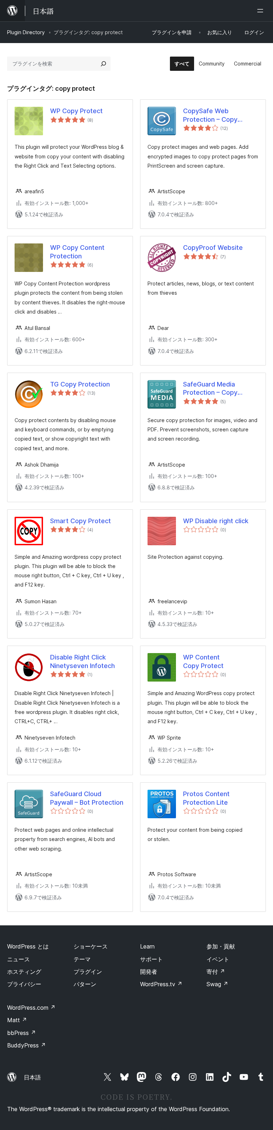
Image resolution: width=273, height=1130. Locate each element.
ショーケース (91, 946)
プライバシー (24, 984)
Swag (217, 984)
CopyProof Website (213, 247)
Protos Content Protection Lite (206, 798)
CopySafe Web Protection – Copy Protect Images (210, 115)
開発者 (148, 971)
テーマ (82, 959)
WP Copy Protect (76, 111)
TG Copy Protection (80, 384)
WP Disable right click (215, 521)
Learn (147, 946)
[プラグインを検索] (103, 64)
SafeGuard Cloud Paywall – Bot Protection (86, 798)
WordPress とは (28, 946)
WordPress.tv (161, 984)
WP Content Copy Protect (203, 661)
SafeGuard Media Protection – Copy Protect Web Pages (212, 388)
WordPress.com (31, 1007)
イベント (218, 959)
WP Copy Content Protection (77, 251)
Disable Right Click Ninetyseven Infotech (82, 661)
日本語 (32, 1077)
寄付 (216, 971)
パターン (85, 984)
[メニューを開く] (261, 10)
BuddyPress (26, 1045)
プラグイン (88, 971)
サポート (151, 959)
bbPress (21, 1032)
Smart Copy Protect (80, 521)
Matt (17, 1020)
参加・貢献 (221, 946)
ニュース (18, 959)
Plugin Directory (26, 32)
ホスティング (24, 971)
